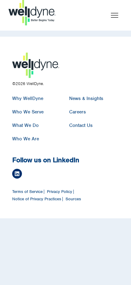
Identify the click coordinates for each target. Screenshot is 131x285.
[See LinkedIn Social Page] (64, 174)
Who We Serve (28, 112)
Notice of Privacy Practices (36, 199)
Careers (77, 112)
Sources (73, 199)
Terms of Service (27, 192)
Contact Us (81, 125)
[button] (114, 15)
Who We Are (25, 139)
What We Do (25, 125)
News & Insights (86, 98)
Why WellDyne (27, 98)
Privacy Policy (59, 192)
